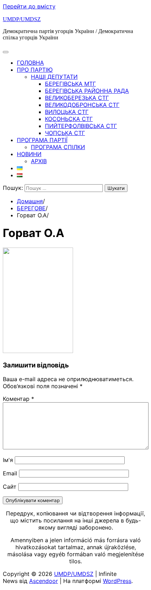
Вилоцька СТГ (66, 111)
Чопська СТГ (65, 132)
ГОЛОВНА (30, 62)
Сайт (10, 486)
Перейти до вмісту (29, 6)
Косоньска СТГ (69, 118)
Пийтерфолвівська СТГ (81, 125)
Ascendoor (43, 580)
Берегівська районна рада (87, 90)
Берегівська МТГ (70, 83)
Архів (39, 161)
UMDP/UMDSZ (22, 19)
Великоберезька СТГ (77, 97)
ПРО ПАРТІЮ (35, 69)
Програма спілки (58, 146)
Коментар (18, 398)
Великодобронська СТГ (82, 104)
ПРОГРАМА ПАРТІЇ (42, 139)
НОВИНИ (29, 154)
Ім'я (8, 459)
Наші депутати (54, 76)
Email (10, 473)
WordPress (117, 580)
